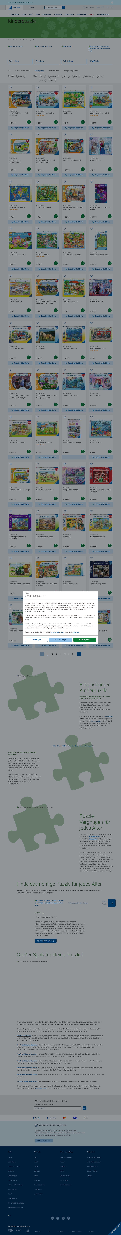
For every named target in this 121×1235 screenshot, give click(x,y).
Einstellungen (36, 640)
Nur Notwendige (60, 640)
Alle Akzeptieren (84, 640)
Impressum (75, 632)
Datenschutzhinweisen (57, 632)
